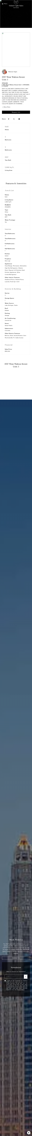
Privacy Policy (20, 989)
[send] (25, 977)
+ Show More (6, 107)
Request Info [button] (16, 112)
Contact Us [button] (16, 958)
